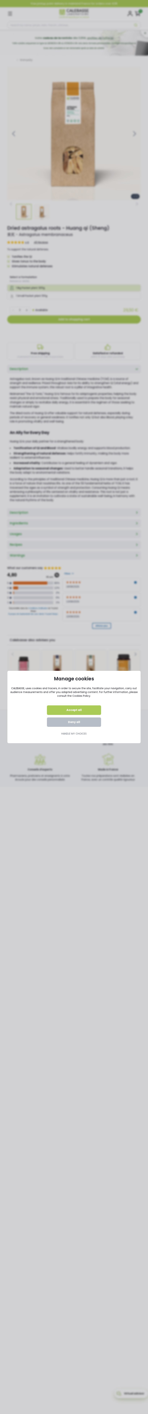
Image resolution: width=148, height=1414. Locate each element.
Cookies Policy (81, 696)
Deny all (74, 722)
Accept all (74, 710)
